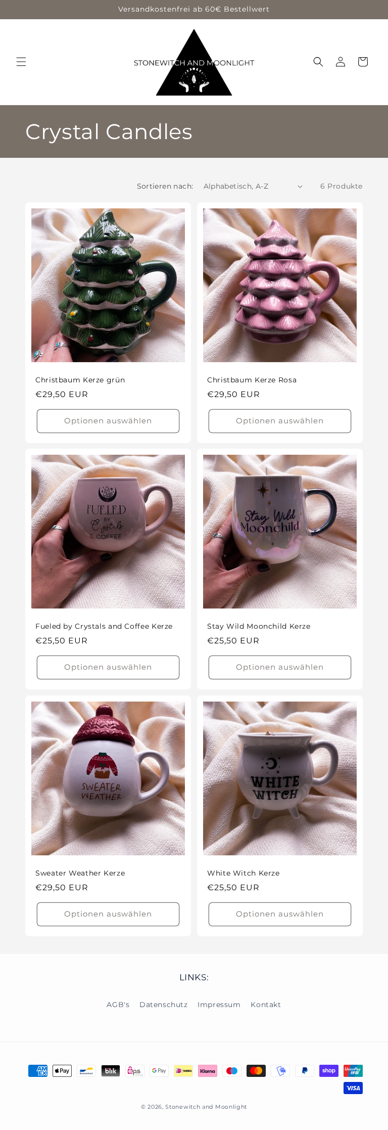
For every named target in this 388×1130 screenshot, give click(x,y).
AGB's (118, 1004)
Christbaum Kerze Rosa (252, 380)
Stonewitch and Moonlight (206, 1106)
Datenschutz (163, 1004)
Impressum (219, 1004)
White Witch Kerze (243, 873)
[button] (21, 62)
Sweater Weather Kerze (80, 873)
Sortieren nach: (165, 186)
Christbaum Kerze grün (80, 380)
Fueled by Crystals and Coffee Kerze (104, 626)
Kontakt (266, 1004)
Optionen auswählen (108, 420)
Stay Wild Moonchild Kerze (259, 626)
